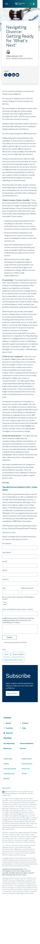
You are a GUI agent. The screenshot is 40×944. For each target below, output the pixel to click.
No (5, 604)
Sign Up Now (12, 693)
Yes (5, 602)
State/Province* (27, 588)
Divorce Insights (18, 654)
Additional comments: (18, 620)
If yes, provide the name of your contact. (17, 609)
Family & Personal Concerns (13, 660)
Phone (4, 570)
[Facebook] (6, 75)
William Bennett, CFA (14, 56)
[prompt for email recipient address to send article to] (17, 75)
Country (5, 579)
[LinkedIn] (13, 75)
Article (6, 654)
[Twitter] (9, 75)
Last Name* (6, 552)
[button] (12, 723)
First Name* (7, 543)
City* (4, 588)
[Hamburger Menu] (6, 4)
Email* (4, 561)
